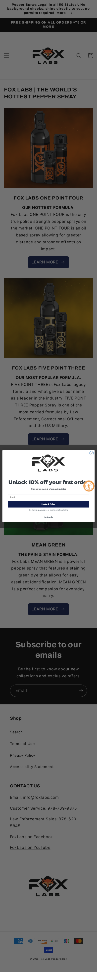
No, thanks (48, 516)
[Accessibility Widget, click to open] (89, 486)
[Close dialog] (92, 453)
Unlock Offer (48, 504)
